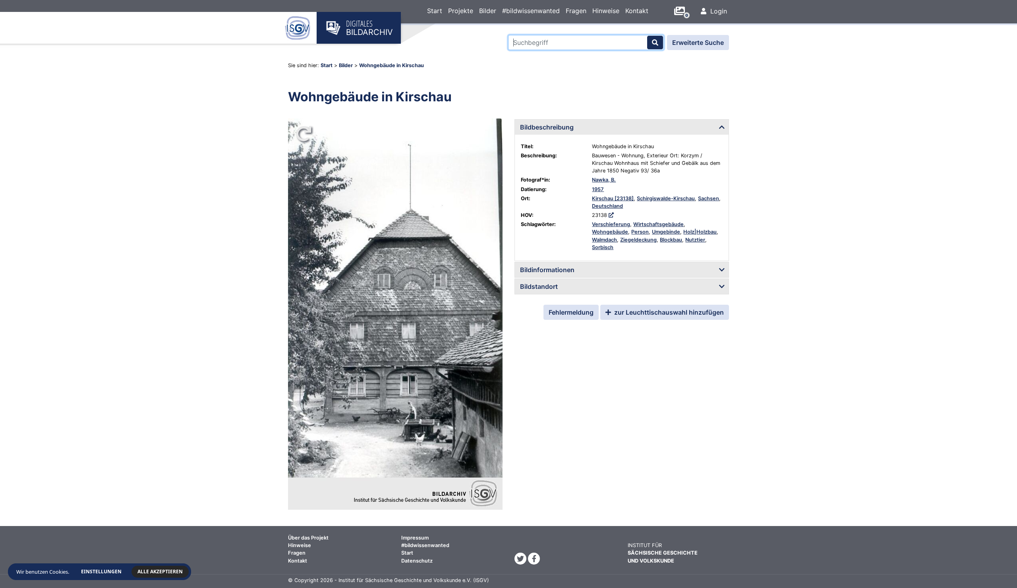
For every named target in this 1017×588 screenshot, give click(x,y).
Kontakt (636, 11)
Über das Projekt (308, 538)
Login (717, 11)
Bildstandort (539, 286)
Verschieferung (611, 224)
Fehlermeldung (571, 312)
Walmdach (604, 240)
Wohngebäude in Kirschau (391, 65)
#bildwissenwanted (531, 11)
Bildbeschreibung (547, 127)
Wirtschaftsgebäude (658, 224)
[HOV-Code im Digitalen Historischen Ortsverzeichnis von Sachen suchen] (611, 215)
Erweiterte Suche (698, 42)
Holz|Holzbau (700, 232)
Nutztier (695, 240)
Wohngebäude (610, 232)
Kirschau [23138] (613, 198)
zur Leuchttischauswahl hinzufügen (668, 312)
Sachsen (708, 198)
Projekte (460, 11)
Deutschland (607, 206)
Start (434, 11)
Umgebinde (666, 232)
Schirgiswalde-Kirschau (666, 198)
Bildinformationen (547, 270)
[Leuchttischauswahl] (682, 11)
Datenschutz (417, 561)
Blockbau (671, 240)
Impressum (415, 538)
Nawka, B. (604, 180)
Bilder (487, 11)
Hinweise (605, 11)
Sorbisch (602, 247)
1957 (598, 189)
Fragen (576, 11)
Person (640, 232)
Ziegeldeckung (638, 240)
